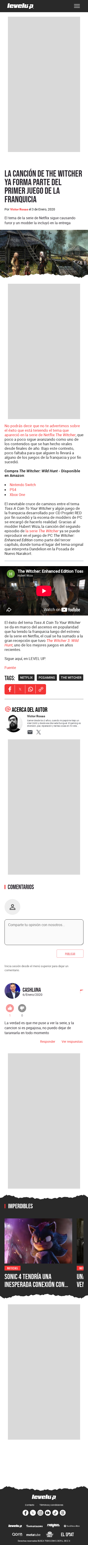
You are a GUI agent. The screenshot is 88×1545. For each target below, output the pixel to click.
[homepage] (20, 6)
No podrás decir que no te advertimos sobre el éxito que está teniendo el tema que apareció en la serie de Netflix (42, 430)
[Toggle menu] (77, 6)
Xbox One (17, 494)
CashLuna (32, 989)
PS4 (13, 489)
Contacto (29, 1504)
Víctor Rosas (19, 209)
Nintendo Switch (23, 484)
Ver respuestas (72, 1041)
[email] (30, 732)
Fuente (10, 667)
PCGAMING (47, 677)
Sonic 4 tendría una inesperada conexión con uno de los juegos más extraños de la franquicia (36, 1288)
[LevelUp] (15, 1526)
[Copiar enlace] (41, 689)
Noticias (12, 1268)
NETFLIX (26, 677)
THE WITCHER (71, 677)
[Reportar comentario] (79, 992)
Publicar (70, 954)
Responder (47, 1041)
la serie (42, 530)
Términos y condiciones (51, 1504)
